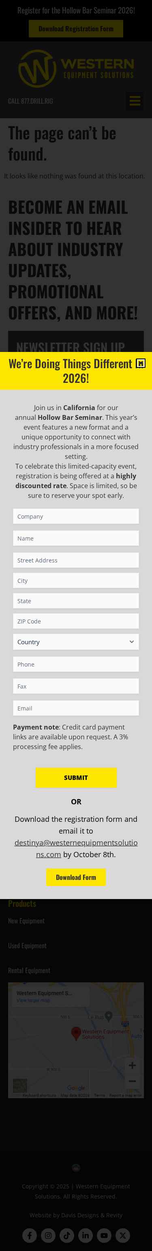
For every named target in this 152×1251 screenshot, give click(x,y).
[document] (76, 625)
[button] (141, 363)
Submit (76, 777)
